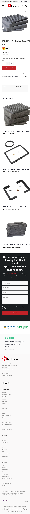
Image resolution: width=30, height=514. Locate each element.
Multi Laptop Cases (6, 415)
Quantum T (4, 408)
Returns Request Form (7, 478)
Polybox (4, 406)
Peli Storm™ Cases (6, 422)
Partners (4, 440)
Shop (3, 447)
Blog (3, 451)
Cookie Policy (5, 474)
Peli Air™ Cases (5, 420)
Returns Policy (5, 476)
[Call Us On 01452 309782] (23, 6)
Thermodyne (5, 427)
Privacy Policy (5, 456)
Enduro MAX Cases (6, 394)
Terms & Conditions (6, 483)
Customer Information (7, 481)
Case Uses (4, 449)
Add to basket (9, 68)
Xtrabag (4, 403)
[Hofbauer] (14, 6)
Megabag (4, 401)
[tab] (4, 86)
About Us (4, 438)
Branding (4, 392)
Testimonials (5, 442)
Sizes (4, 86)
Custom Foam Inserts (7, 429)
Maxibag (4, 399)
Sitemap (4, 485)
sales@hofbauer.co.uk (8, 375)
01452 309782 (11, 274)
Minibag (4, 413)
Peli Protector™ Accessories (12, 76)
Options (18, 86)
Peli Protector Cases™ (7, 424)
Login (3, 465)
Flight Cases (5, 397)
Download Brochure (24, 1)
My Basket (4, 467)
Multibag (4, 417)
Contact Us (4, 445)
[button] (25, 11)
